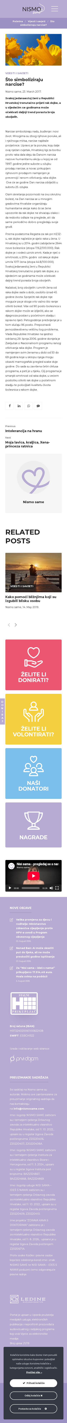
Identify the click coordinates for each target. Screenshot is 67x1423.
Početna (18, 21)
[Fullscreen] (57, 888)
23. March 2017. (32, 91)
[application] (33, 876)
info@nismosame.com (29, 1108)
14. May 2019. (31, 607)
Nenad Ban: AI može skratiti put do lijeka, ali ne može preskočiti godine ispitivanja (35, 952)
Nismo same (13, 91)
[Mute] (51, 888)
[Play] (10, 888)
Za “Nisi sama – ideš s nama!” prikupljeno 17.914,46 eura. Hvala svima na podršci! (35, 972)
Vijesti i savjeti (36, 21)
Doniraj (2, 711)
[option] (33, 581)
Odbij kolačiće (33, 1395)
